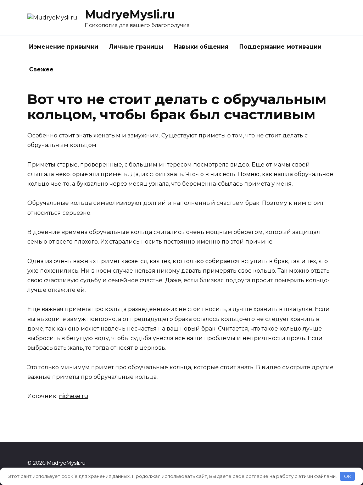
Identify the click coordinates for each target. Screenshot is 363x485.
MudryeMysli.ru (130, 14)
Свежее (41, 69)
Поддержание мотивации (280, 46)
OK (347, 476)
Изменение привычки (63, 46)
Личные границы (136, 46)
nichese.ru (73, 396)
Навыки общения (201, 46)
